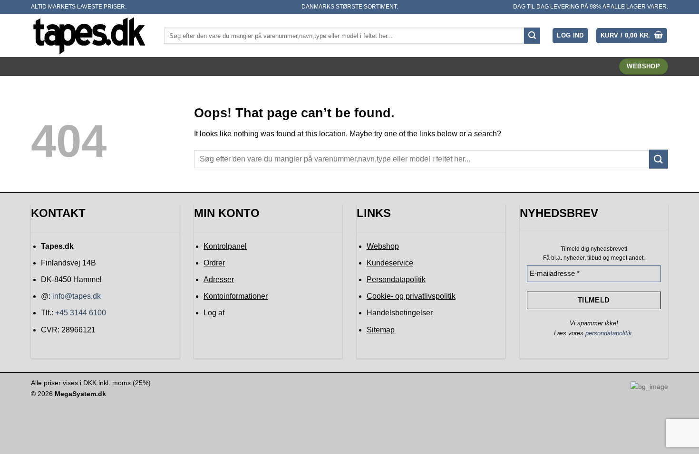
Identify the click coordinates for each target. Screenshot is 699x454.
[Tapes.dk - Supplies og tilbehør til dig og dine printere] (90, 35)
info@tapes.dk (76, 296)
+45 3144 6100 (80, 313)
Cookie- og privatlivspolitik (411, 296)
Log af (214, 313)
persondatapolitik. (609, 333)
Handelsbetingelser (400, 313)
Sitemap (381, 330)
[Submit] (532, 36)
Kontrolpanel (225, 246)
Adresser (219, 279)
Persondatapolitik (396, 279)
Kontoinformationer (236, 296)
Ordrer (214, 263)
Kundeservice (390, 263)
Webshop (383, 246)
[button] (570, 36)
